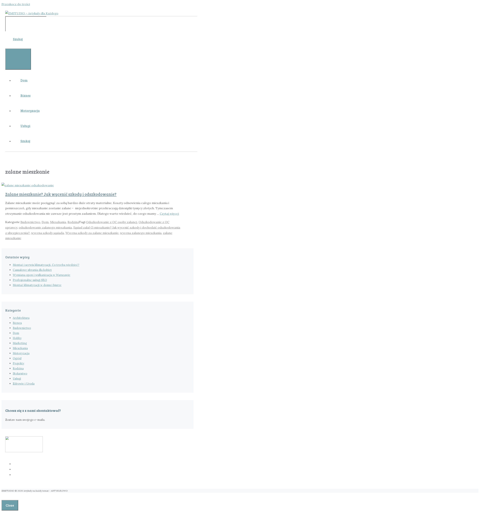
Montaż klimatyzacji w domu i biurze (37, 285)
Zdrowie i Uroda (23, 383)
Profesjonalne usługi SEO (30, 280)
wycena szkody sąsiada (47, 233)
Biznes (25, 95)
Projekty (18, 363)
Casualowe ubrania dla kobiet (32, 270)
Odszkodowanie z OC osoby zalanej (111, 222)
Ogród (17, 358)
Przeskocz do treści (16, 4)
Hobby (17, 338)
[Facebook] (105, 463)
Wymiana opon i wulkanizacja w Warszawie (41, 275)
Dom (24, 80)
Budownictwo (30, 222)
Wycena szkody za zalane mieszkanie (91, 233)
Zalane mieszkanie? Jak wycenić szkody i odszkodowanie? (60, 194)
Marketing (20, 343)
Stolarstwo (20, 373)
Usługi (25, 126)
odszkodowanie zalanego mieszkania (45, 227)
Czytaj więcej (169, 213)
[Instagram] (105, 474)
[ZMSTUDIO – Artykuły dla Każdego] (31, 13)
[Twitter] (105, 469)
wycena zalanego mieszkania (140, 233)
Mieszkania (58, 222)
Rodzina (73, 222)
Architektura (21, 318)
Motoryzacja (30, 110)
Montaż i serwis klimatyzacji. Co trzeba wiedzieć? (46, 265)
